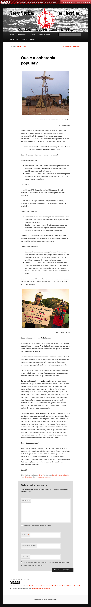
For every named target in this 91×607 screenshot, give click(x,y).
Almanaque (14, 39)
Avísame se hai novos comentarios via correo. (37, 525)
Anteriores (67, 46)
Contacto (24, 39)
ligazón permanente (44, 477)
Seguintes (77, 46)
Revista (32, 39)
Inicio (12, 35)
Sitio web (25, 556)
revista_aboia (27, 477)
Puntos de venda (44, 35)
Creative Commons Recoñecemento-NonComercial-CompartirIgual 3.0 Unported (54, 586)
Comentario (26, 500)
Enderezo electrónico (29, 545)
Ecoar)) (54, 475)
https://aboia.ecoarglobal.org (41, 588)
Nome (25, 534)
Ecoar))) (41, 475)
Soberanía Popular (63, 475)
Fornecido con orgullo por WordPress (45, 599)
